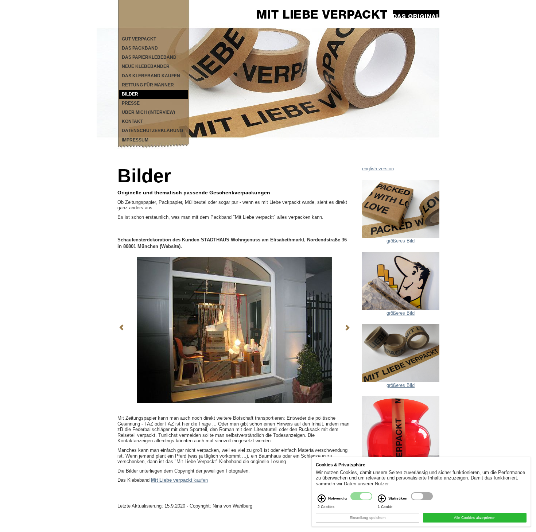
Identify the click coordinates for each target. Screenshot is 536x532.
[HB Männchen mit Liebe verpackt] (401, 280)
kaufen (179, 480)
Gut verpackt (139, 39)
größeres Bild (401, 241)
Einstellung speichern (368, 518)
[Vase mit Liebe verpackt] (400, 447)
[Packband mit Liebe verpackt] (401, 353)
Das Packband (140, 48)
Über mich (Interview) (148, 112)
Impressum (135, 140)
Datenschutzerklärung (152, 130)
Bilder (130, 94)
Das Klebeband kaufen (151, 75)
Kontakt (132, 121)
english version (378, 168)
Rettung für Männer (148, 85)
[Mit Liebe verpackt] (344, 14)
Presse (131, 103)
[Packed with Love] (401, 208)
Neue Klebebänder (146, 66)
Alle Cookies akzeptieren (475, 518)
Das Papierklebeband (149, 57)
